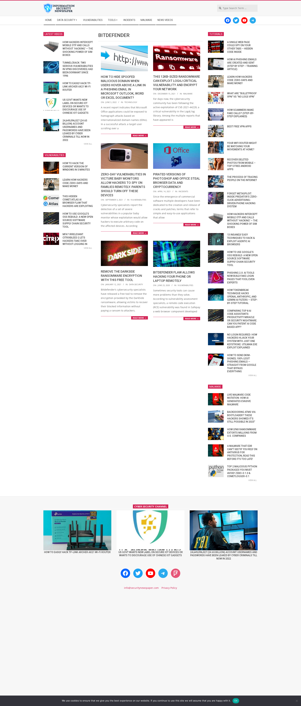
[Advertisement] (150, 622)
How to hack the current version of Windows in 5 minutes (76, 166)
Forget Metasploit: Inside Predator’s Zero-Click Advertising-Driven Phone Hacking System (242, 200)
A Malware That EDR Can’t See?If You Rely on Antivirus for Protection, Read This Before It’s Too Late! (242, 452)
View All (88, 143)
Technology (130, 102)
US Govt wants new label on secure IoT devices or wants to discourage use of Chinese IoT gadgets (76, 106)
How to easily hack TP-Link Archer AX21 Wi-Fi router (77, 86)
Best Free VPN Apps (239, 126)
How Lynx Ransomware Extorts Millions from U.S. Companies (242, 432)
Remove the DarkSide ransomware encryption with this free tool (121, 276)
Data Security (136, 284)
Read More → (139, 135)
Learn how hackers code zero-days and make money (75, 183)
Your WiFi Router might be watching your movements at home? (242, 146)
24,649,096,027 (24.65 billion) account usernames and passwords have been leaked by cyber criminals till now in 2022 (76, 130)
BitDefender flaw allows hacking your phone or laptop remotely (174, 277)
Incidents (183, 191)
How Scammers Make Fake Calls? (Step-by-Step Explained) (240, 113)
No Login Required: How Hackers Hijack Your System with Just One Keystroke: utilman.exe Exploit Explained (242, 341)
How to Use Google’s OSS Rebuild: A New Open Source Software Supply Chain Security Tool (78, 220)
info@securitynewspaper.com (141, 587)
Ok (235, 700)
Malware (187, 93)
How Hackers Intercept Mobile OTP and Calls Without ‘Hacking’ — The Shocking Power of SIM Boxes (78, 49)
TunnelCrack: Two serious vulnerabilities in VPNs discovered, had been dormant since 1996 (78, 69)
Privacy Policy (169, 587)
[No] (296, 701)
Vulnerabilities (138, 199)
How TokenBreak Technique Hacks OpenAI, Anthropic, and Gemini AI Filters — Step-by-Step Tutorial (242, 296)
